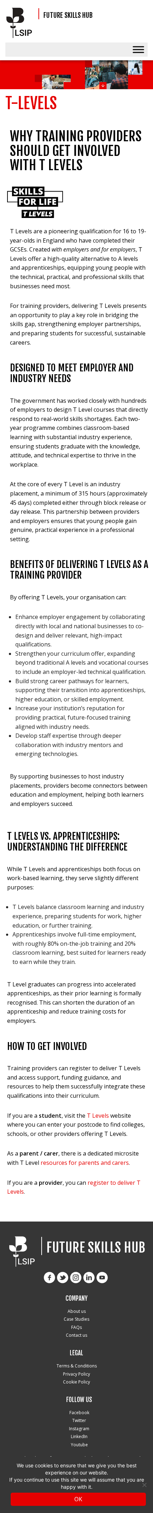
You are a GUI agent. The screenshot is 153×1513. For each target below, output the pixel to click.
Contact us (76, 1335)
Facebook (79, 1413)
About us (77, 1311)
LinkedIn (79, 1436)
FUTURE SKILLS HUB (68, 15)
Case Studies (76, 1319)
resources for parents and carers (85, 1163)
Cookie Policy (76, 1382)
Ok (78, 1499)
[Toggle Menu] (138, 49)
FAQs (76, 1327)
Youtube (79, 1445)
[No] (144, 1484)
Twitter (79, 1420)
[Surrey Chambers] (21, 23)
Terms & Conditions (77, 1366)
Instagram (79, 1429)
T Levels (98, 1115)
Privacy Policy (76, 1374)
